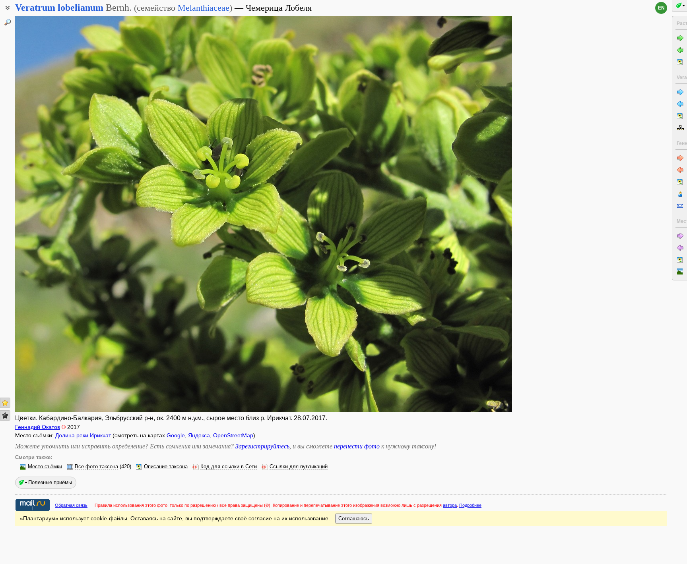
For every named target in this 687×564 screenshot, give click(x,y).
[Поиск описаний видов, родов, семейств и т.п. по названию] (8, 22)
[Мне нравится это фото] (5, 403)
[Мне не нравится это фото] (5, 415)
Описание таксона (166, 466)
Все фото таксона (96, 466)
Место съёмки (45, 466)
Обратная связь (71, 505)
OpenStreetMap (233, 435)
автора (450, 505)
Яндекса (199, 435)
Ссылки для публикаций (299, 466)
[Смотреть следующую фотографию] (460, 214)
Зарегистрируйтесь (262, 446)
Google (176, 435)
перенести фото (357, 446)
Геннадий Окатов (37, 427)
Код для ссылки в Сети (228, 466)
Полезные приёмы (50, 482)
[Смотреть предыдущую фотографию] (66, 214)
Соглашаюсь (353, 519)
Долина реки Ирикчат (83, 435)
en (661, 8)
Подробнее (470, 505)
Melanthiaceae (203, 8)
